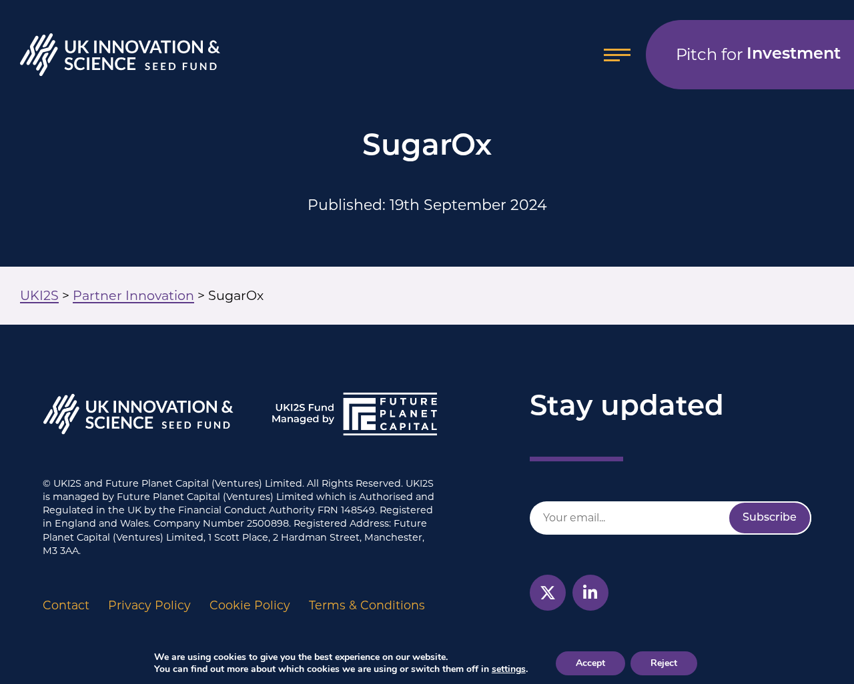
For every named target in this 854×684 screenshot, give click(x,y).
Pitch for (758, 54)
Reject (664, 663)
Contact (66, 605)
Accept (590, 663)
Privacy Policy (149, 605)
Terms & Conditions (367, 605)
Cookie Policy (249, 605)
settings (509, 669)
